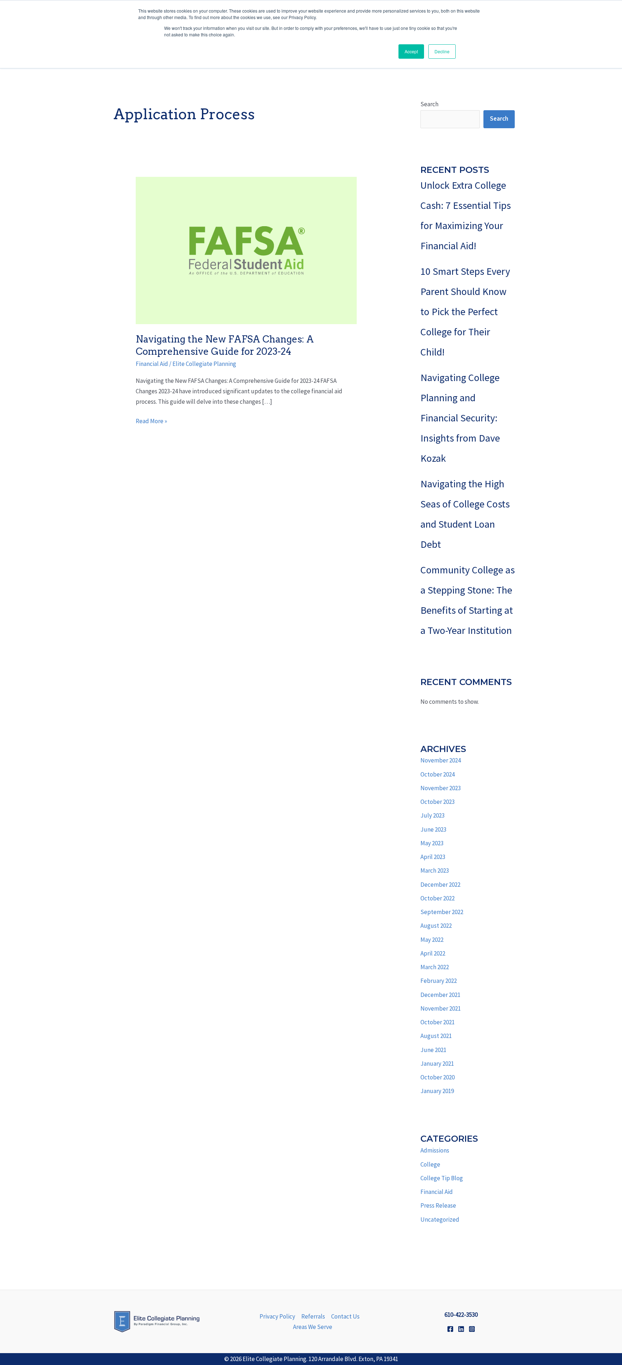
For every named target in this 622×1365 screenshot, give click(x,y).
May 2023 (431, 843)
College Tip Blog (441, 1178)
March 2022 (434, 967)
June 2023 (433, 829)
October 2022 (437, 898)
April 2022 (432, 953)
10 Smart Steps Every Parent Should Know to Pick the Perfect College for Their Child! (465, 311)
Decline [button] (442, 51)
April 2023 (432, 857)
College (430, 1164)
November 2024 (440, 760)
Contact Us (345, 1316)
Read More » (151, 420)
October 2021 (437, 1022)
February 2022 (438, 981)
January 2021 (437, 1064)
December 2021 (440, 995)
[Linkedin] (461, 1329)
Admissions (434, 1150)
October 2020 (437, 1077)
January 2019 (437, 1091)
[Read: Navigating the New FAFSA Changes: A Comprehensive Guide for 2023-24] (246, 250)
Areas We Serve (312, 1327)
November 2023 (440, 788)
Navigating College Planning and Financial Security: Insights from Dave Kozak (460, 418)
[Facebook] (450, 1329)
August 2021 (436, 1036)
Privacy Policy (277, 1316)
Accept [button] (411, 51)
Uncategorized (439, 1219)
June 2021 (433, 1050)
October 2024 (437, 774)
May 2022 (431, 940)
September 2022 (441, 912)
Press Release (438, 1205)
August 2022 (436, 926)
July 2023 (432, 815)
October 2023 (437, 802)
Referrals (313, 1316)
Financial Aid (152, 364)
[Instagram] (472, 1329)
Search (429, 104)
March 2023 (434, 870)
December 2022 (440, 885)
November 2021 (440, 1008)
